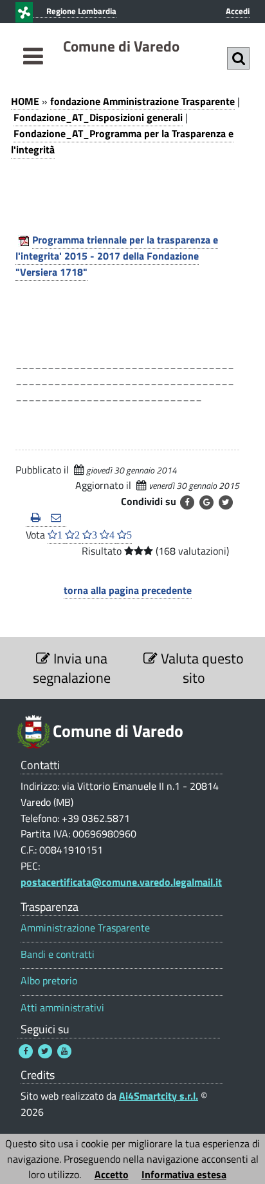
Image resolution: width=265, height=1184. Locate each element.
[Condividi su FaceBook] (187, 502)
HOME (25, 101)
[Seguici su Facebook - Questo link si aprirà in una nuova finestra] (26, 1051)
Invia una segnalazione (72, 668)
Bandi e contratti (58, 954)
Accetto (112, 1174)
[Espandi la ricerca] (238, 58)
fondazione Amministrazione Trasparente (142, 101)
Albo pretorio (49, 981)
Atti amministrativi (62, 1008)
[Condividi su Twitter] (226, 502)
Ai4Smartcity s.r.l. (158, 1095)
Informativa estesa (184, 1174)
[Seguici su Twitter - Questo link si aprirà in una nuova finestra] (45, 1051)
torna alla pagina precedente (128, 590)
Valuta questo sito (201, 668)
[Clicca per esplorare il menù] (33, 70)
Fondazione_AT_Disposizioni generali (98, 117)
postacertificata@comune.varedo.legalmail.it (121, 882)
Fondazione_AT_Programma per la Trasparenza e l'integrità (122, 141)
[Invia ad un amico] (56, 518)
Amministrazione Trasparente (85, 928)
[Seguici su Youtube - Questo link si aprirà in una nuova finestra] (64, 1051)
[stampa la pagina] (36, 518)
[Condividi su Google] (206, 502)
